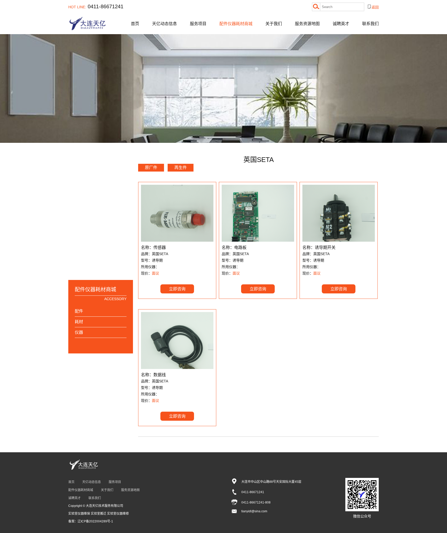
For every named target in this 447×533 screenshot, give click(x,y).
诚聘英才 (341, 23)
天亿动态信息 (164, 23)
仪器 (79, 332)
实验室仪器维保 (79, 513)
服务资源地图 (307, 23)
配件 (79, 311)
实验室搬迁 (99, 513)
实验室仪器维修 (118, 513)
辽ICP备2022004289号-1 (95, 521)
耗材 (79, 322)
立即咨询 (177, 289)
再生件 (180, 167)
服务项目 (198, 23)
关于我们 (273, 23)
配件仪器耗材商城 (235, 23)
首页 (135, 23)
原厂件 (151, 167)
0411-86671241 (95, 6)
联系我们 (370, 23)
